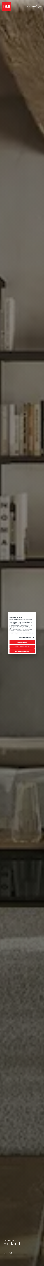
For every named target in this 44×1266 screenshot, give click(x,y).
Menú (34, 6)
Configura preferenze (21, 646)
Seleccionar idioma (29, 6)
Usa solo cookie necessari (22, 651)
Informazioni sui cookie (25, 637)
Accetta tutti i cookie (22, 642)
